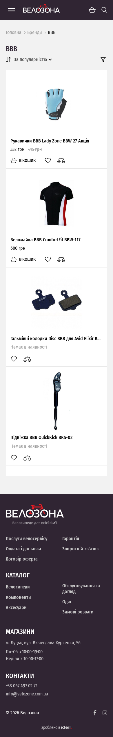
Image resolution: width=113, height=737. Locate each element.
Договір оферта (22, 559)
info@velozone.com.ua (27, 694)
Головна (13, 32)
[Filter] (103, 60)
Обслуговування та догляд (81, 588)
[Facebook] (95, 713)
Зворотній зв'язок (80, 549)
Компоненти (18, 597)
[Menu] (11, 10)
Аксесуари (16, 607)
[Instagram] (105, 713)
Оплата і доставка (23, 549)
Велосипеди (18, 587)
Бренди (34, 32)
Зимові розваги (78, 612)
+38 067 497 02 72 (21, 685)
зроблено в (51, 727)
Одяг (67, 601)
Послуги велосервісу (26, 538)
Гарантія (70, 538)
